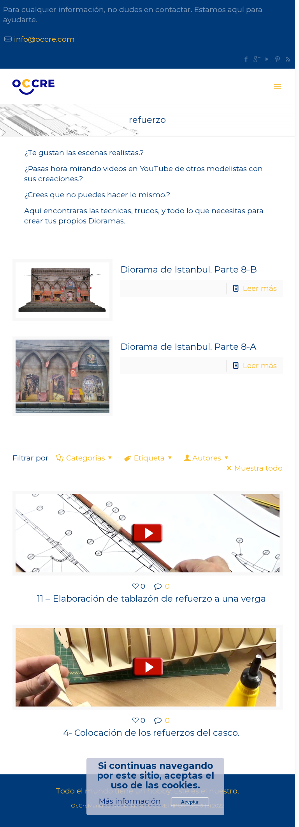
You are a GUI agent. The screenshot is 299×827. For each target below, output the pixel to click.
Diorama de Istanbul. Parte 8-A (188, 346)
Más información (130, 801)
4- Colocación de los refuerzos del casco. (151, 732)
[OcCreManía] (33, 86)
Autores (206, 457)
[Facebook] (246, 59)
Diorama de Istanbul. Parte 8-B (188, 269)
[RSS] (288, 59)
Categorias (85, 457)
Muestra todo (258, 468)
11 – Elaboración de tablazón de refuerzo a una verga (151, 598)
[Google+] (256, 59)
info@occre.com (44, 39)
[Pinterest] (277, 59)
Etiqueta (149, 457)
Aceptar (190, 801)
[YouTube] (267, 59)
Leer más (260, 288)
